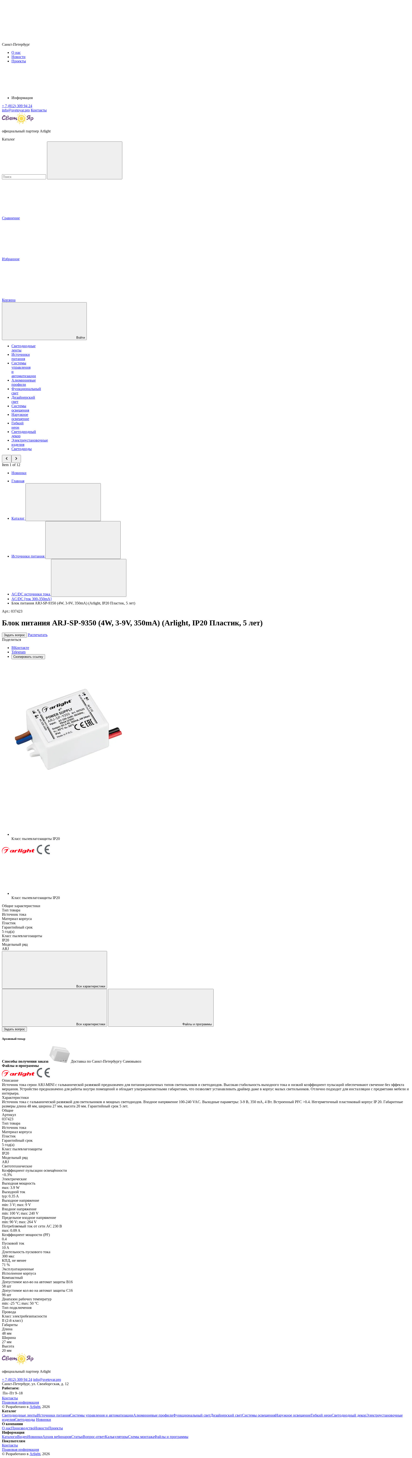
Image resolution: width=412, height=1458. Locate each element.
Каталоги (9, 1437)
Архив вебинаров (56, 1437)
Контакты (39, 110)
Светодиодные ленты (19, 1415)
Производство (22, 1428)
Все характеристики (90, 986)
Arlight (35, 1407)
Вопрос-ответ (94, 1437)
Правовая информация (20, 1402)
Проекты (18, 61)
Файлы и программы (196, 1024)
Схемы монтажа (141, 1437)
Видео (22, 1437)
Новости (18, 57)
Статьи (77, 1437)
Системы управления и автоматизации (101, 1415)
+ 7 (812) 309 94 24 (17, 1380)
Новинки (18, 473)
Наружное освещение (20, 416)
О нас (16, 52)
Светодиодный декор (349, 1415)
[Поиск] (84, 160)
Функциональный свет (192, 1415)
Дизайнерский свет (226, 1415)
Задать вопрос (14, 635)
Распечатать (37, 635)
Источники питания (20, 356)
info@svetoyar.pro (47, 1380)
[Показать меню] (63, 502)
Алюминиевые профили (23, 382)
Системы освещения (20, 408)
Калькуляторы (116, 1437)
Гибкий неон (17, 425)
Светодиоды (21, 449)
